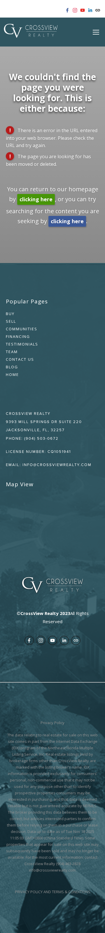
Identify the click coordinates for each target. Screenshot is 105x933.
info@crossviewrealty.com (57, 464)
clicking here (36, 199)
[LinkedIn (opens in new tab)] (90, 10)
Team (12, 351)
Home (12, 374)
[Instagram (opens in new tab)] (75, 10)
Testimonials (22, 344)
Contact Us (20, 359)
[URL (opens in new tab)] (97, 10)
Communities (21, 328)
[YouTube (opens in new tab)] (82, 10)
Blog (12, 367)
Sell (11, 321)
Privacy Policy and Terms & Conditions (52, 891)
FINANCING (18, 336)
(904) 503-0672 (41, 438)
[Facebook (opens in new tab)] (67, 10)
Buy (10, 313)
